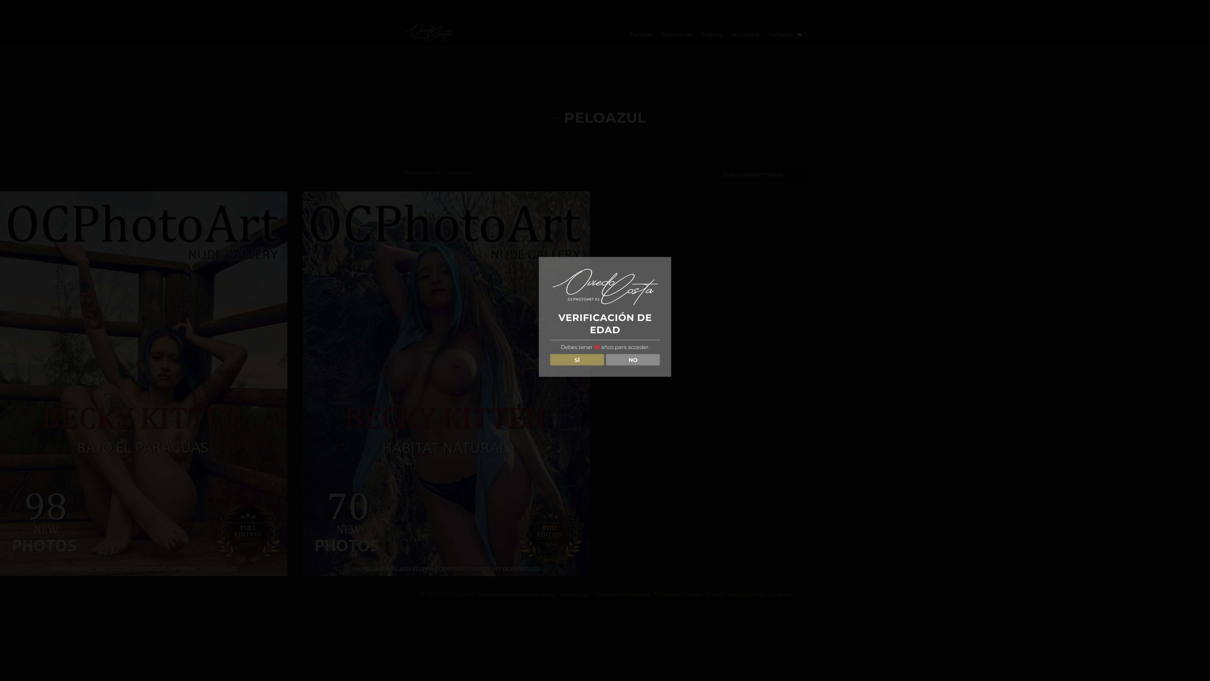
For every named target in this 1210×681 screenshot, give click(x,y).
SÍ (577, 360)
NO (633, 360)
